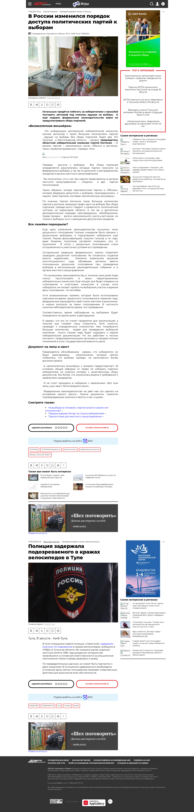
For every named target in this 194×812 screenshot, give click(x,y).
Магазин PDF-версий (81, 760)
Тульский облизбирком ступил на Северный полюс (100, 476)
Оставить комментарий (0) (97, 428)
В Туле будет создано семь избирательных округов (52, 476)
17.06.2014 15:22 (34, 12)
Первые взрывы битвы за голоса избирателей (76, 413)
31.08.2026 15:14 (34, 542)
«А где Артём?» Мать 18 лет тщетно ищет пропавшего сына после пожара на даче (148, 605)
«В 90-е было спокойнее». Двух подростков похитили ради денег (147, 159)
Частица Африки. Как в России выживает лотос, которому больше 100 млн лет (148, 188)
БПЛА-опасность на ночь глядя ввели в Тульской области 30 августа (143, 101)
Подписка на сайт (142, 760)
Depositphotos (53, 98)
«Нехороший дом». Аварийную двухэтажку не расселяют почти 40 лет (143, 123)
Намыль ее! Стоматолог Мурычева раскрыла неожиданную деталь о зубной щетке (148, 652)
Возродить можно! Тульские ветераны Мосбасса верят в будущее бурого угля (143, 112)
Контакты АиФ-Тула (56, 763)
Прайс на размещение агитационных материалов (91, 763)
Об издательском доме (58, 760)
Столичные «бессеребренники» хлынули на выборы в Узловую (99, 485)
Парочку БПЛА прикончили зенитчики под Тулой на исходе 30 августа (143, 89)
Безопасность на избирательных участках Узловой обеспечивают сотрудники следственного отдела (49, 496)
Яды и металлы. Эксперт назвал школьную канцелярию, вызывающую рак (146, 634)
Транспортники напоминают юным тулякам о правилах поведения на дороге (143, 78)
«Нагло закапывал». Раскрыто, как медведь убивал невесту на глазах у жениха (148, 169)
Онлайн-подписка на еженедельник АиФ (112, 760)
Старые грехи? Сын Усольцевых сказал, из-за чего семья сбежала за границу (148, 643)
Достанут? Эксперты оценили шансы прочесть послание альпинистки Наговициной (149, 151)
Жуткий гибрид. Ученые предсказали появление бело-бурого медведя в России (149, 615)
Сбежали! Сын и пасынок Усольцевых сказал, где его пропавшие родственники (149, 141)
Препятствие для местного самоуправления (75, 416)
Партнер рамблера (72, 801)
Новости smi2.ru (37, 533)
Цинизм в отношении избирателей (50, 485)
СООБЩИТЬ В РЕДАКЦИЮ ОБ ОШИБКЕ (132, 763)
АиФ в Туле (50, 624)
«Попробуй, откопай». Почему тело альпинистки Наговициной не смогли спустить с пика (148, 624)
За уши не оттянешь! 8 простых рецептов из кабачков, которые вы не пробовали (149, 179)
